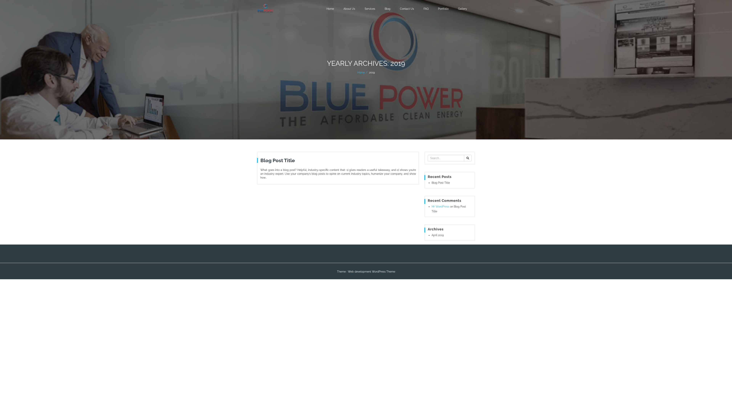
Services (370, 8)
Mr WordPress (440, 206)
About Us (349, 8)
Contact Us (407, 8)
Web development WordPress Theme (371, 271)
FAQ (426, 8)
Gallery (462, 8)
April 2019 (438, 235)
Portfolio (443, 8)
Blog (387, 8)
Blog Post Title (441, 182)
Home (330, 8)
